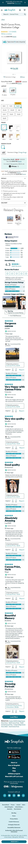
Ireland (18, 804)
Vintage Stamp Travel (18, 223)
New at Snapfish (14, 765)
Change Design (23, 152)
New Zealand (17, 809)
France (13, 804)
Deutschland (5, 804)
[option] (4, 92)
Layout (3, 86)
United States (19, 807)
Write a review (6, 34)
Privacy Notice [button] (14, 819)
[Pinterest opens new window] (14, 795)
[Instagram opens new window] (10, 795)
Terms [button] (13, 816)
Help (14, 771)
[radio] (3, 147)
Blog (14, 768)
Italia (23, 804)
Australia (9, 809)
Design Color (6, 144)
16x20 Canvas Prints (14, 723)
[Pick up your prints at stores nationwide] (6, 786)
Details (14, 37)
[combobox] (14, 14)
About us (14, 762)
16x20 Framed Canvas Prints (12, 724)
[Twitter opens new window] (24, 795)
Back (3, 20)
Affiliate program (14, 774)
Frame (3, 122)
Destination (9, 223)
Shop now (17, 3)
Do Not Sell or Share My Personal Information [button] (14, 831)
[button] (2, 10)
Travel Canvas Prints (14, 726)
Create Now (14, 842)
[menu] (22, 77)
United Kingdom (9, 807)
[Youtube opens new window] (19, 795)
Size (2, 100)
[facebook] (5, 795)
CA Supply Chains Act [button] (14, 824)
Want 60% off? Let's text (14, 776)
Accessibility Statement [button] (13, 827)
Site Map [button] (13, 813)
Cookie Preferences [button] (14, 821)
